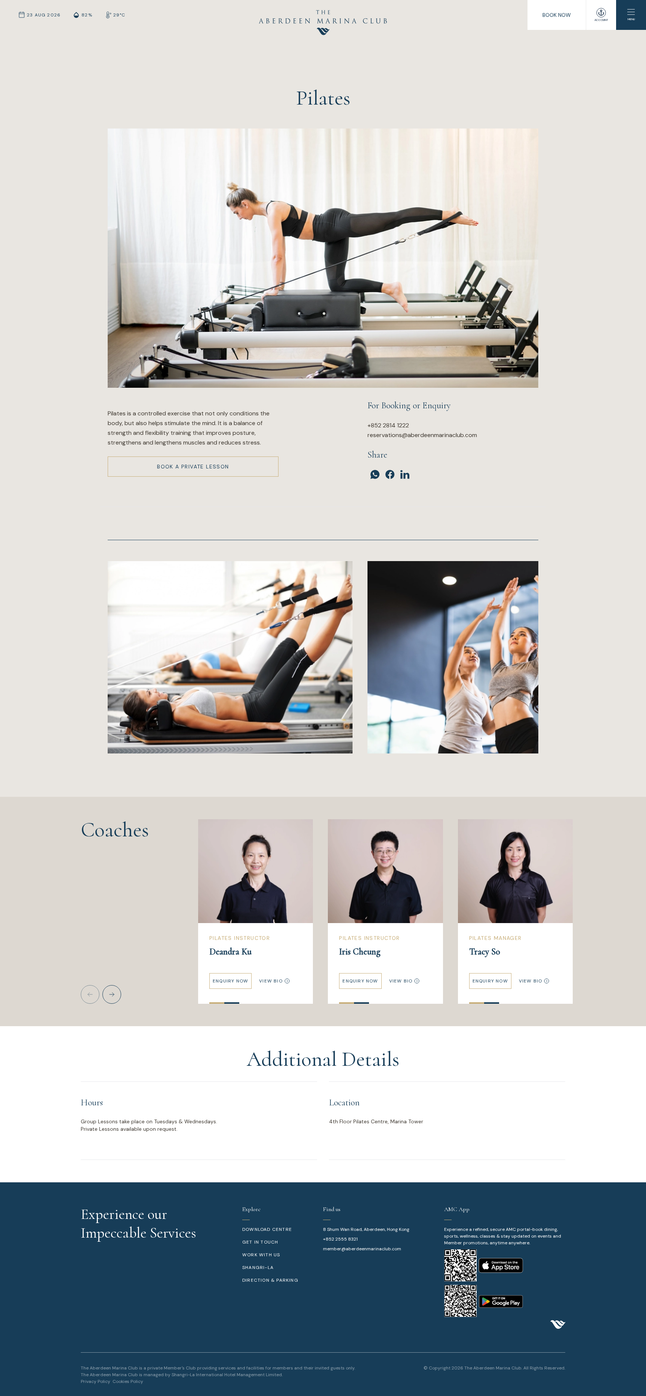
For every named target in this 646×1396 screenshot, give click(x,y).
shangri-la (258, 1267)
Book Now (556, 15)
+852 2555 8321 (340, 1239)
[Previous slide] (90, 994)
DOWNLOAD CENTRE (267, 1229)
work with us (261, 1255)
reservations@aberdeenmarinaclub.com (422, 435)
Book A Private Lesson (193, 466)
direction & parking (270, 1280)
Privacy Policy (95, 1381)
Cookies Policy (128, 1381)
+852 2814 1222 (388, 425)
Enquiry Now (230, 981)
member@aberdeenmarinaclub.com (362, 1249)
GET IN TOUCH (260, 1242)
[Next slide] (111, 994)
